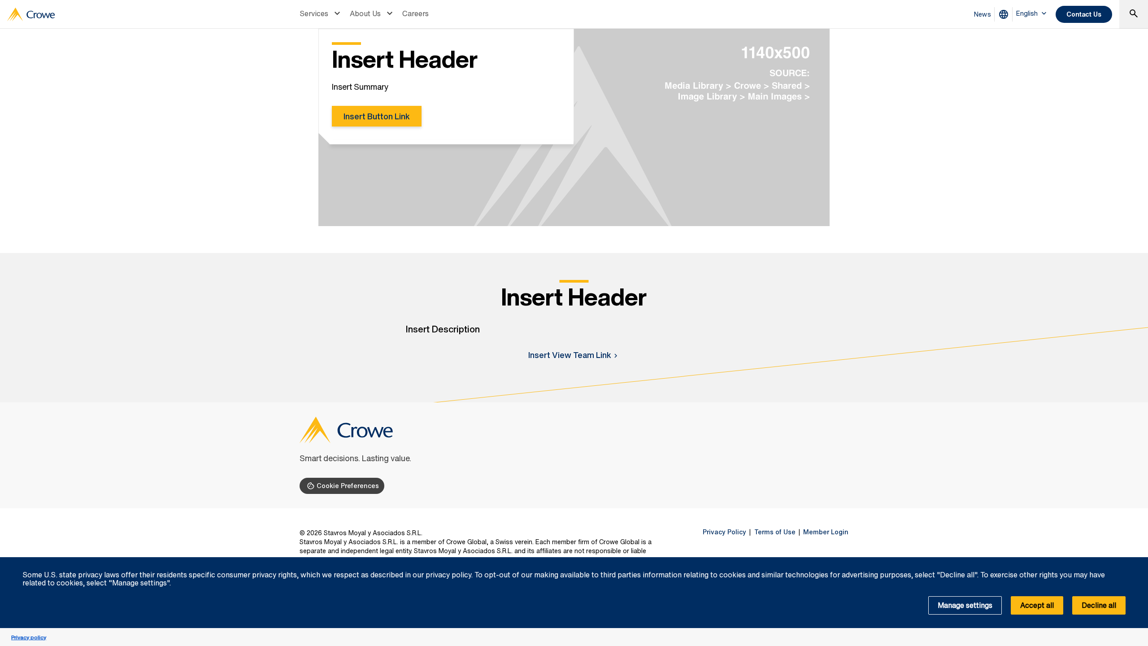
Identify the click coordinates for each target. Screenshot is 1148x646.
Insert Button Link (377, 116)
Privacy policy (28, 637)
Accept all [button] (1037, 605)
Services (314, 13)
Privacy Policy (724, 532)
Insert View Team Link (569, 355)
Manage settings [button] (965, 605)
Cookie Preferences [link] (348, 485)
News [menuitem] (982, 14)
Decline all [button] (1099, 605)
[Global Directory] (1005, 14)
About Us (365, 13)
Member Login (825, 532)
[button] (1136, 562)
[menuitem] (321, 14)
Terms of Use (775, 532)
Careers (415, 13)
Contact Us (1083, 14)
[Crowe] (31, 14)
